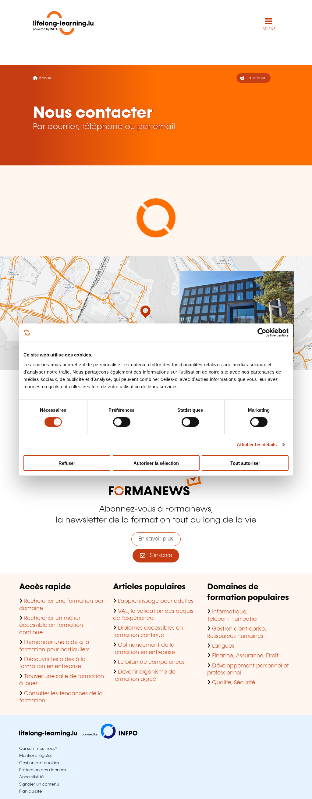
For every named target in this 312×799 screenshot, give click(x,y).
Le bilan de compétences (151, 662)
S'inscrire (158, 555)
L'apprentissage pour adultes (155, 601)
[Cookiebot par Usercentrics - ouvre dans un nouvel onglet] (262, 332)
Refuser (66, 462)
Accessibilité (31, 777)
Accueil (46, 78)
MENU (268, 29)
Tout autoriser (245, 462)
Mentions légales (35, 756)
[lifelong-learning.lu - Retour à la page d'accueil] (63, 24)
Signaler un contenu (39, 784)
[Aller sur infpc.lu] (78, 737)
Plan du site (30, 791)
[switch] (121, 422)
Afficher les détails (257, 444)
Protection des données (42, 770)
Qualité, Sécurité (233, 682)
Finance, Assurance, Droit (245, 656)
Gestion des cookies (39, 763)
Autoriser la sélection (156, 462)
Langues (223, 646)
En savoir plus (155, 539)
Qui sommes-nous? (38, 749)
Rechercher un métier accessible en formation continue (51, 625)
